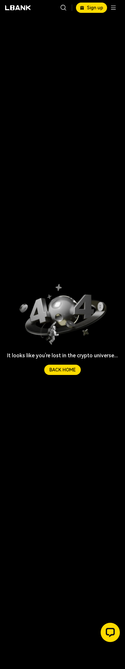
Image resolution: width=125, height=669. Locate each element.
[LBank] (18, 7)
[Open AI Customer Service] (110, 632)
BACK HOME (62, 369)
